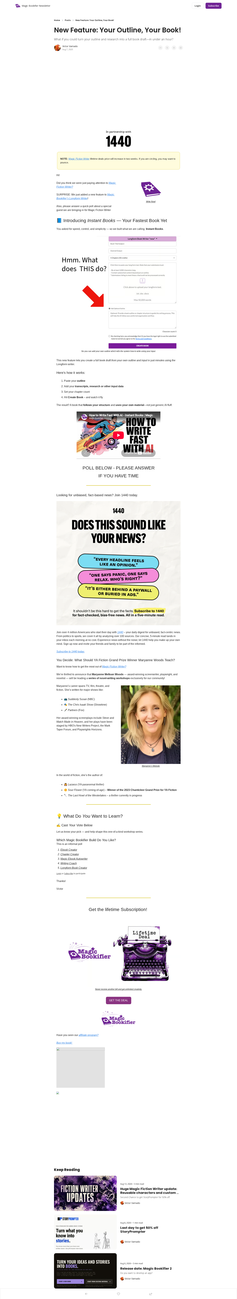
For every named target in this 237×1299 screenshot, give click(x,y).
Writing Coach (68, 863)
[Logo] (17, 5)
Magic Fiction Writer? (114, 666)
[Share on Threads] (174, 47)
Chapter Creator (69, 854)
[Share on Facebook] (160, 47)
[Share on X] (167, 47)
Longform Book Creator (73, 867)
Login (58, 873)
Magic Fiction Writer (79, 158)
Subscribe (68, 873)
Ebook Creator (68, 849)
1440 (120, 632)
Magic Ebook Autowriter (74, 858)
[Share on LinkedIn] (180, 47)
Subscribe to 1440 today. (70, 651)
